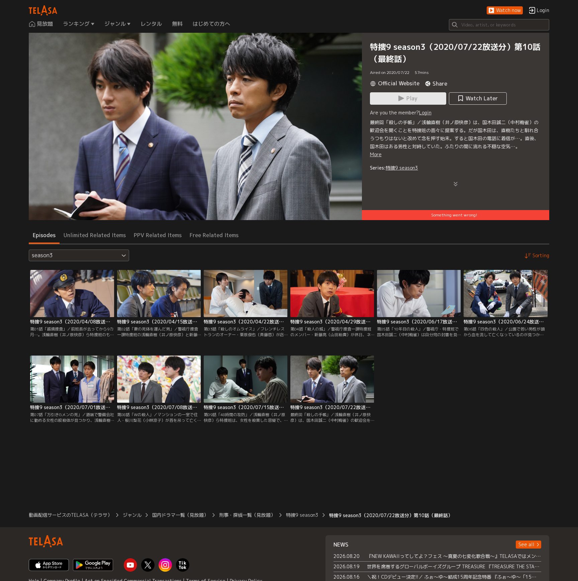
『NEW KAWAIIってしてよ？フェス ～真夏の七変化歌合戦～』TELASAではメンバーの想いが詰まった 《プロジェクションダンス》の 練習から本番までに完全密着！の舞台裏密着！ (454, 556)
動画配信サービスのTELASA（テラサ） (70, 515)
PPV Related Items (158, 235)
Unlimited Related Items (95, 235)
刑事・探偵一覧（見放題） (247, 515)
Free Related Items (214, 235)
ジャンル (132, 515)
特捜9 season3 (402, 168)
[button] (505, 10)
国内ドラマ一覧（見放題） (180, 515)
